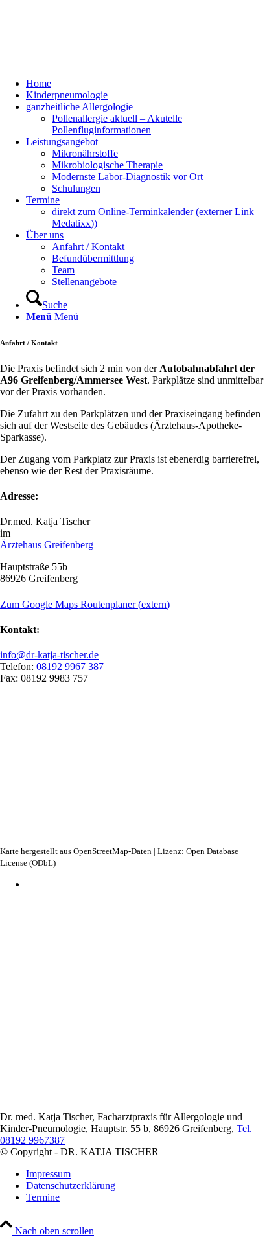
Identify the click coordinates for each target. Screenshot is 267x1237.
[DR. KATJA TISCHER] (97, 61)
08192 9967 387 (70, 666)
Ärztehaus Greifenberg (46, 544)
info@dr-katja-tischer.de (49, 654)
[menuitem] (146, 83)
